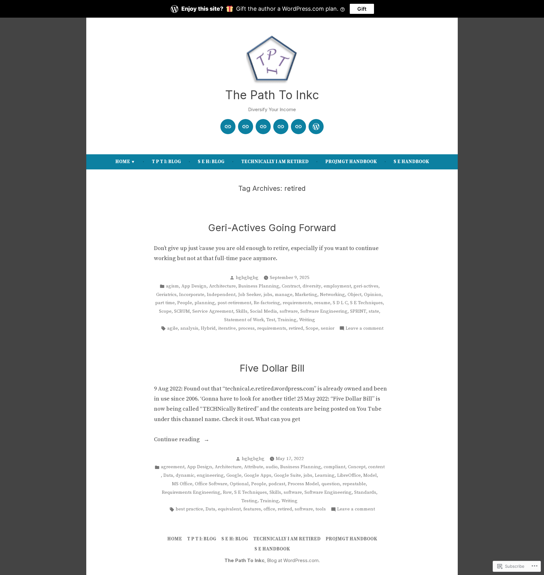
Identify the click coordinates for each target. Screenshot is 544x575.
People (184, 303)
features (252, 509)
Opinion (373, 295)
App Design (194, 286)
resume (322, 303)
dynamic (185, 475)
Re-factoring (267, 303)
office (269, 509)
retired (296, 328)
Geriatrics (166, 295)
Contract (291, 286)
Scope (165, 311)
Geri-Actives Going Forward (272, 228)
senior (327, 328)
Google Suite (287, 475)
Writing (307, 320)
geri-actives (366, 286)
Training (287, 320)
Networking (332, 295)
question (330, 484)
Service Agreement (212, 311)
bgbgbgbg (247, 278)
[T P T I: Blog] (245, 126)
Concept (357, 467)
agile (172, 328)
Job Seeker (249, 295)
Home (122, 162)
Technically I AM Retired (275, 162)
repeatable (354, 484)
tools (320, 509)
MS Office (182, 484)
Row (227, 492)
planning (205, 303)
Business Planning (258, 286)
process (246, 328)
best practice (189, 509)
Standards (365, 492)
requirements (297, 303)
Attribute (253, 467)
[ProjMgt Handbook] (298, 126)
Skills (241, 311)
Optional (239, 484)
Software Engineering (324, 311)
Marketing (306, 295)
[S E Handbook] (316, 126)
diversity (312, 286)
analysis (189, 328)
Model (370, 475)
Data (168, 475)
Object (354, 295)
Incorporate (191, 295)
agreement (172, 467)
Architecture (222, 286)
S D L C (340, 303)
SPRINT (358, 311)
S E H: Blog (211, 162)
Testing (249, 501)
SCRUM (182, 311)
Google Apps (257, 475)
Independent (221, 295)
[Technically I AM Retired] (280, 126)
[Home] (227, 126)
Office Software (211, 484)
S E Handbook (411, 162)
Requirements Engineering (191, 492)
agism (172, 286)
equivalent (229, 509)
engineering (210, 475)
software (289, 311)
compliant (334, 467)
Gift (361, 9)
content (376, 467)
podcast (277, 484)
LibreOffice (349, 475)
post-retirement (234, 303)
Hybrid (208, 328)
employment (337, 286)
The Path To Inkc (272, 95)
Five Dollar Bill (272, 368)
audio (272, 467)
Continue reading (177, 440)
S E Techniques (366, 303)
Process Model (303, 484)
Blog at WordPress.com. (293, 560)
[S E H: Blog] (263, 126)
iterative (227, 328)
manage (283, 295)
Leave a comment (364, 329)
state (374, 311)
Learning (325, 475)
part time (165, 303)
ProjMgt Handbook (351, 162)
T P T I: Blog (166, 162)
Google (233, 475)
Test (270, 320)
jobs (268, 295)
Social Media (263, 311)
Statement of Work (244, 320)
